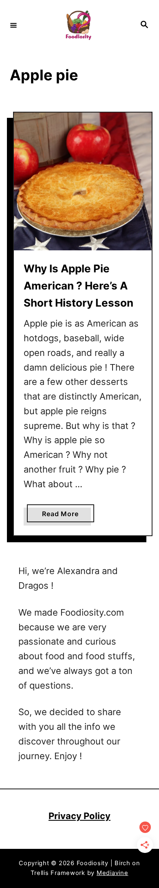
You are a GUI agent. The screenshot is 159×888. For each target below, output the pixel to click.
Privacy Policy (79, 816)
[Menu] (13, 25)
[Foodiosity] (78, 25)
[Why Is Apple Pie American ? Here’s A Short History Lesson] (83, 181)
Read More (63, 515)
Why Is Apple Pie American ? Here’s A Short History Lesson (78, 285)
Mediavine (112, 873)
